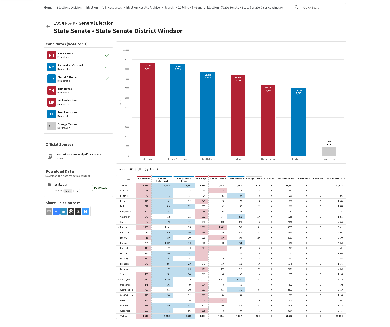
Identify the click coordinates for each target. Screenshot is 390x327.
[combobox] (323, 7)
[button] (67, 191)
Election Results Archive (143, 7)
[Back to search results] (48, 26)
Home (48, 7)
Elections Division (69, 7)
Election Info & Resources (104, 7)
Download (100, 187)
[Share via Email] (49, 211)
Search (169, 7)
